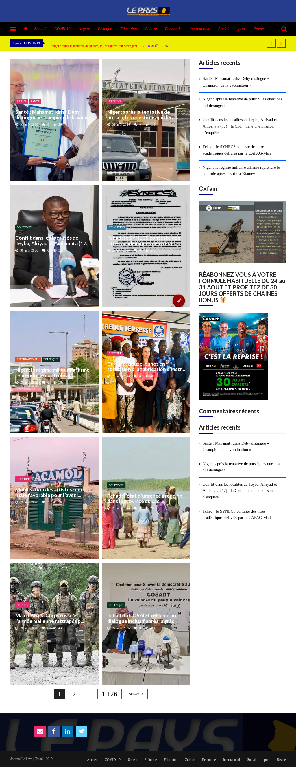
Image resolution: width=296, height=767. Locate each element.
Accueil (40, 29)
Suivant (134, 694)
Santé (35, 101)
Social (223, 29)
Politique (105, 29)
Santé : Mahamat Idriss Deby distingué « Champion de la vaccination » (236, 81)
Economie (173, 29)
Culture (151, 29)
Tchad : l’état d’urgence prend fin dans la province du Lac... (144, 498)
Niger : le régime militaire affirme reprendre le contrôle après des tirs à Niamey (241, 170)
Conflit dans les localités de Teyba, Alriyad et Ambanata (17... (52, 240)
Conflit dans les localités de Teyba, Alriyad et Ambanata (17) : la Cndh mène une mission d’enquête (240, 126)
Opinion (22, 605)
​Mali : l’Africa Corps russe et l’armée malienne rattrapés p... (49, 618)
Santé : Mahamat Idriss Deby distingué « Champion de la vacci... (53, 114)
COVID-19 (62, 29)
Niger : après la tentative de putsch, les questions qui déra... (142, 114)
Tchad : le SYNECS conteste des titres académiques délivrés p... (143, 240)
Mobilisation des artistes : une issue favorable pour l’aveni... (49, 492)
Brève (21, 101)
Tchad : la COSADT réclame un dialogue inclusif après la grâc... (142, 618)
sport (240, 29)
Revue (258, 29)
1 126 (109, 694)
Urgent (84, 29)
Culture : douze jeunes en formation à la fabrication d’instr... (146, 366)
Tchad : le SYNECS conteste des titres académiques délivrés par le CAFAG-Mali (237, 150)
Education (128, 29)
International (200, 29)
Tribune (115, 101)
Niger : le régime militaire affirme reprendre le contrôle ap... (52, 372)
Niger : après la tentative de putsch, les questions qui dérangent (94, 45)
